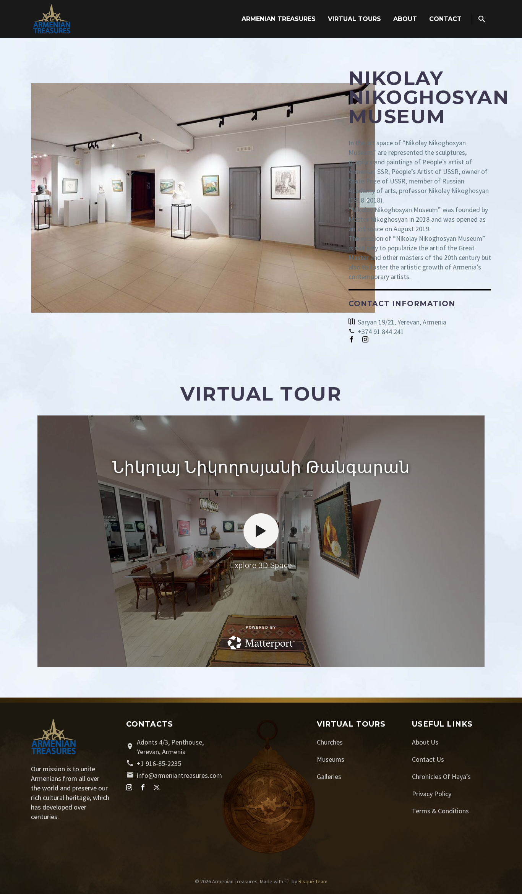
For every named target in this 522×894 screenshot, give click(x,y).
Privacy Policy (431, 793)
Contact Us (428, 759)
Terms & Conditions (440, 810)
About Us (425, 742)
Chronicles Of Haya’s (441, 776)
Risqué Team (312, 881)
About (405, 19)
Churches (330, 742)
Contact (445, 19)
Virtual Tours (354, 19)
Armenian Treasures (279, 19)
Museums (330, 759)
